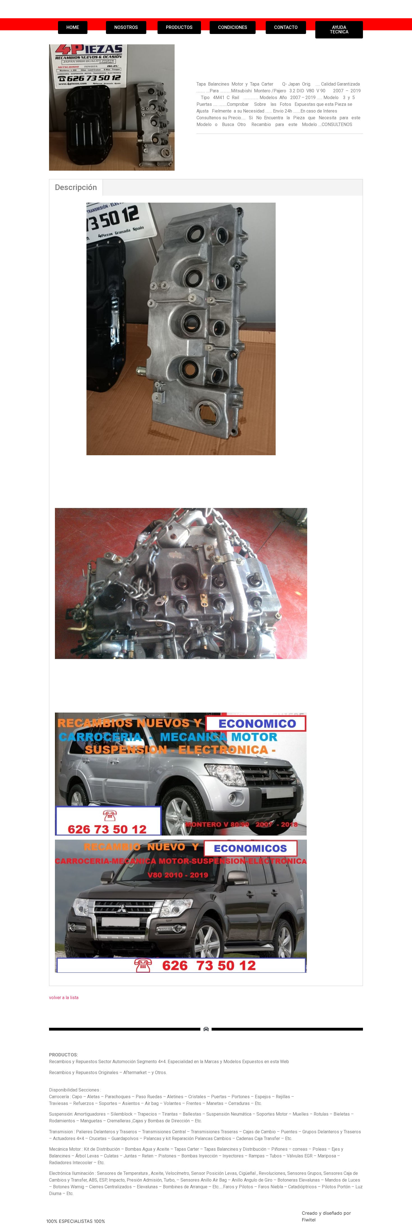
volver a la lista (63, 997)
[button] (72, 27)
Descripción (76, 187)
